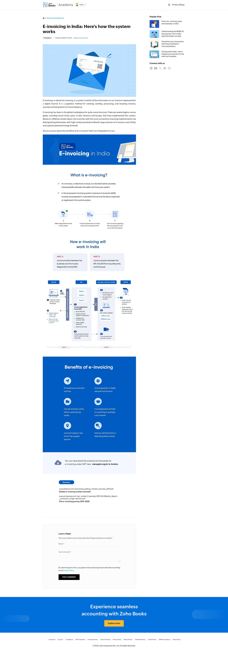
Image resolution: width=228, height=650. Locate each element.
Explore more (114, 623)
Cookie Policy (152, 639)
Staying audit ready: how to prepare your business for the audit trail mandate (173, 54)
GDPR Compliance (164, 639)
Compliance (69, 639)
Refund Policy (128, 639)
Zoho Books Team (82, 38)
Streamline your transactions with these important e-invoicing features (173, 44)
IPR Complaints (80, 639)
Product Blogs (178, 5)
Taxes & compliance (55, 18)
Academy (65, 5)
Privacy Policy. (68, 570)
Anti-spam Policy (93, 639)
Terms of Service (105, 639)
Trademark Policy (140, 639)
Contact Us (52, 639)
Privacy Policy (117, 639)
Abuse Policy (177, 639)
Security (60, 639)
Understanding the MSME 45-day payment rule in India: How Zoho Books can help (173, 33)
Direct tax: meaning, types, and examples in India (172, 22)
